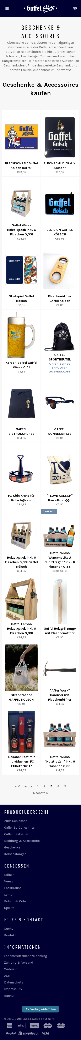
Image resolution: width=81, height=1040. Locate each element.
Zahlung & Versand (18, 962)
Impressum (13, 989)
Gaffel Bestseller (16, 834)
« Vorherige (23, 786)
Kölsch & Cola (15, 901)
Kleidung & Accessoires (22, 841)
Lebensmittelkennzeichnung (25, 956)
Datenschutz (13, 982)
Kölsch (9, 875)
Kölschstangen (15, 854)
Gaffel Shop (22, 1018)
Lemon (9, 895)
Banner (9, 996)
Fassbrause (12, 888)
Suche (8, 928)
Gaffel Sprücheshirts (19, 827)
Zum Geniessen (15, 821)
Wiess (8, 881)
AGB (7, 976)
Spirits (9, 908)
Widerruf (10, 969)
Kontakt (10, 935)
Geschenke (12, 847)
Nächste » (40, 793)
